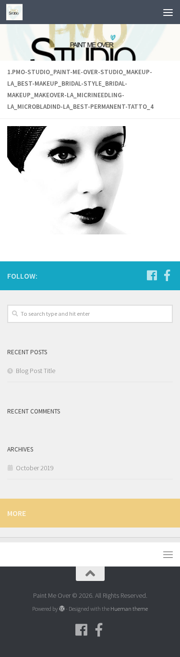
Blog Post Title (35, 370)
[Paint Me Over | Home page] (17, 12)
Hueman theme (129, 608)
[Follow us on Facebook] (151, 275)
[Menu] (168, 12)
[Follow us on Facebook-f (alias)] (167, 275)
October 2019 (35, 468)
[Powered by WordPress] (61, 609)
